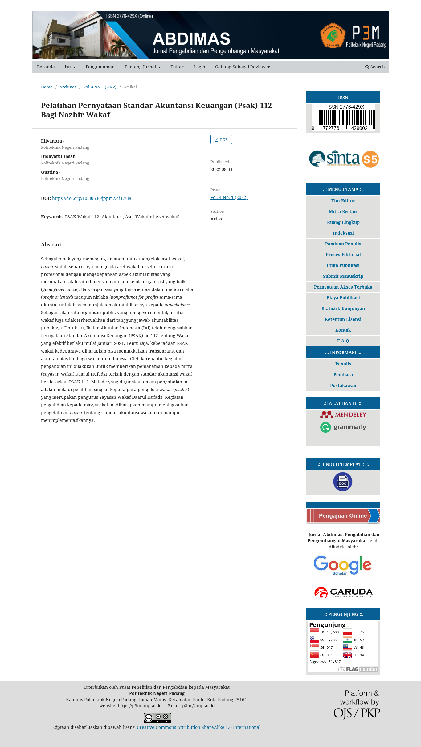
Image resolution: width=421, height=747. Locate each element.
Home (46, 87)
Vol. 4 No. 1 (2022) (99, 87)
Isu (68, 67)
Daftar (177, 67)
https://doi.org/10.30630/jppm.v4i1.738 (91, 198)
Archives (67, 87)
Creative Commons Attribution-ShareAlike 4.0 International (198, 727)
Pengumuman (100, 67)
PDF (223, 139)
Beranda (46, 67)
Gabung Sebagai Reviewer (242, 67)
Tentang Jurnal (141, 67)
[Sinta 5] (343, 172)
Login (199, 67)
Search (377, 67)
